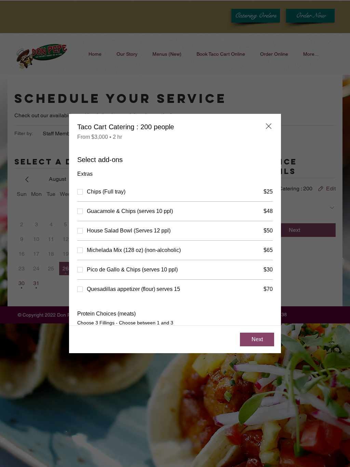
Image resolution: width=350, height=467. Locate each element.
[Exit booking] (269, 126)
